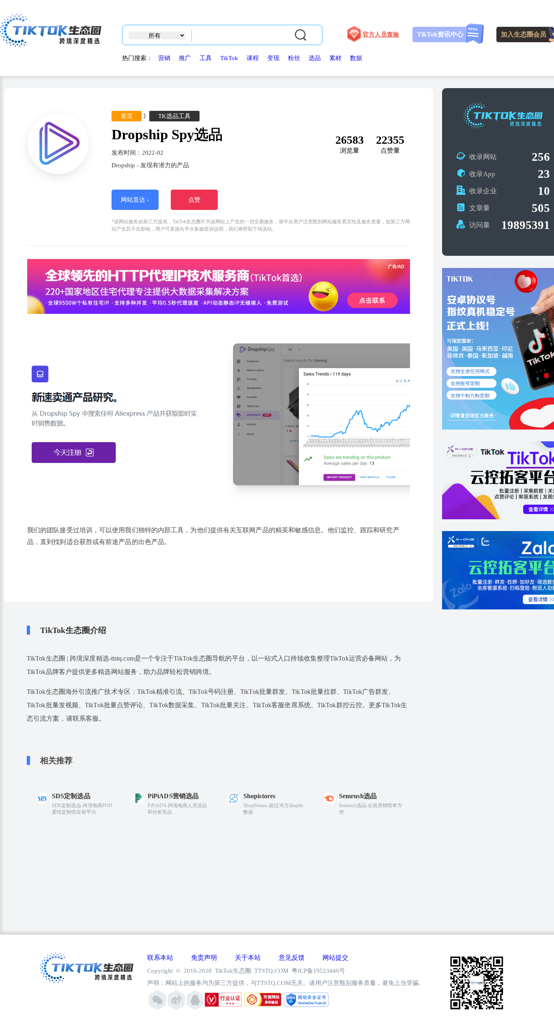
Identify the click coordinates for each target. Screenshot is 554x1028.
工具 (206, 58)
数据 (356, 58)
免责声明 (204, 957)
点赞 (194, 200)
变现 (273, 58)
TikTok (229, 58)
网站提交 (335, 957)
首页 (126, 116)
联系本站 (160, 957)
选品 (315, 58)
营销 (164, 58)
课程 (253, 58)
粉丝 (294, 58)
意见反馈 (292, 957)
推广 (185, 58)
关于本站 (248, 957)
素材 (335, 58)
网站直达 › (135, 200)
